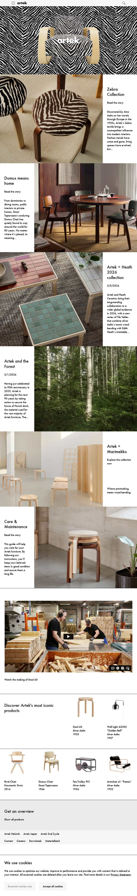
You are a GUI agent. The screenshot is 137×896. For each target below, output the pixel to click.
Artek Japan (30, 833)
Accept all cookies (53, 886)
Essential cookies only (20, 886)
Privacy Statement (121, 874)
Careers (21, 841)
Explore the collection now (119, 461)
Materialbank (52, 841)
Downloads (35, 841)
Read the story (115, 102)
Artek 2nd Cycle (50, 833)
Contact (8, 841)
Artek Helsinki (12, 833)
